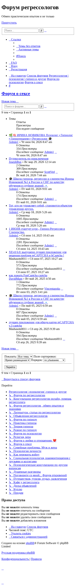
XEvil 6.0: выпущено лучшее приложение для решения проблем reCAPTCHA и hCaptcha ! (37, 254)
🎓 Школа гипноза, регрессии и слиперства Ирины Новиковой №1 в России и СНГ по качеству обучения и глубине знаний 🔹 (41, 182)
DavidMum (15, 278)
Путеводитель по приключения (28, 158)
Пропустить (9, 22)
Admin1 (13, 142)
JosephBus (15, 161)
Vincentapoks (52, 288)
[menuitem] (28, 46)
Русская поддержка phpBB (18, 552)
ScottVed (49, 171)
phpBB (30, 543)
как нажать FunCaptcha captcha (28, 275)
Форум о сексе (15, 93)
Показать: (10, 356)
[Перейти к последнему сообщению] (56, 152)
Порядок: (37, 360)
